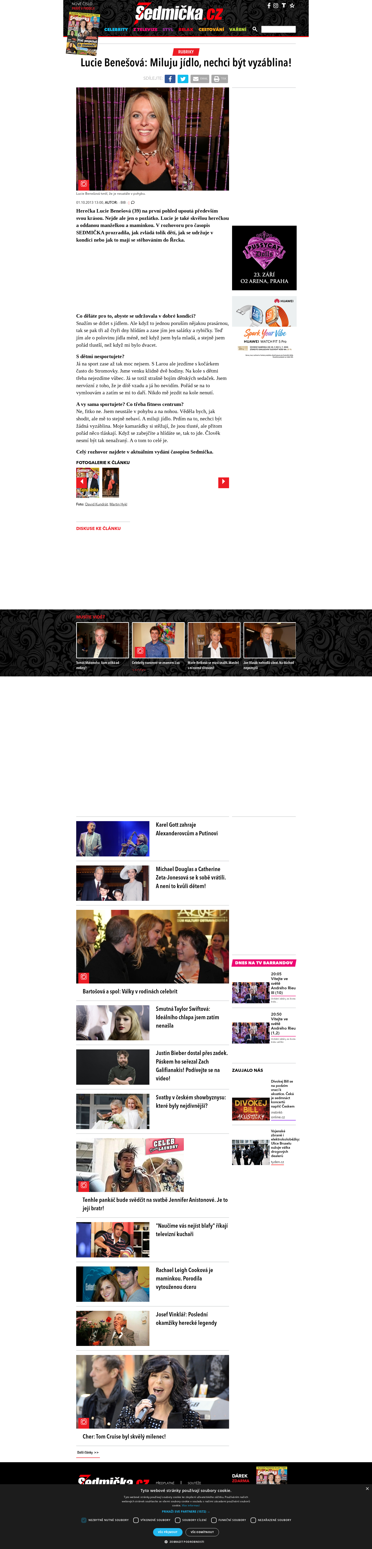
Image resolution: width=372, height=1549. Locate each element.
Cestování (211, 30)
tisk (223, 79)
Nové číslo (83, 7)
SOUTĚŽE (194, 1483)
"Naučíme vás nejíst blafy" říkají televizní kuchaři (192, 1230)
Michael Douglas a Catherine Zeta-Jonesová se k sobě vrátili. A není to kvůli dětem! (191, 878)
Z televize (145, 30)
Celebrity (116, 30)
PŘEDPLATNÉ (165, 1483)
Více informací (191, 1505)
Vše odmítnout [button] (202, 1532)
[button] (186, 1511)
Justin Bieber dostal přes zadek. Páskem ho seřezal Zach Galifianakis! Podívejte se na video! (192, 1066)
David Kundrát (96, 504)
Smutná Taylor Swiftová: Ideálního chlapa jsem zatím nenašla (187, 1017)
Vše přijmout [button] (168, 1532)
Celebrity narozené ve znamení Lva (156, 663)
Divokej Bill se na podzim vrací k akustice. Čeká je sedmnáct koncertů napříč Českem (282, 1094)
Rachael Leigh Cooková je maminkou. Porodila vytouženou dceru (184, 1279)
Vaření (237, 30)
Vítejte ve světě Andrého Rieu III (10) (283, 983)
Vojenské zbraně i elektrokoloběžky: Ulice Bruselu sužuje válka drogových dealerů (283, 1144)
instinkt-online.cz (278, 1115)
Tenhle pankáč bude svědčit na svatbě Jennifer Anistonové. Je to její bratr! (155, 1204)
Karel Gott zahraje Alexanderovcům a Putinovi (187, 829)
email (204, 79)
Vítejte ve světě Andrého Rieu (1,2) (283, 1024)
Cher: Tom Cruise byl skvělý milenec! (124, 1437)
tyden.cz (277, 1162)
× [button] (367, 1488)
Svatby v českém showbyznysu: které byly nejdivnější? (191, 1102)
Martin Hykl (118, 504)
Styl (168, 30)
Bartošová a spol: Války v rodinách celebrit (130, 992)
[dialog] (186, 1516)
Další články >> (88, 1452)
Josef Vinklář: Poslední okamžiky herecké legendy (186, 1319)
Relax (185, 30)
